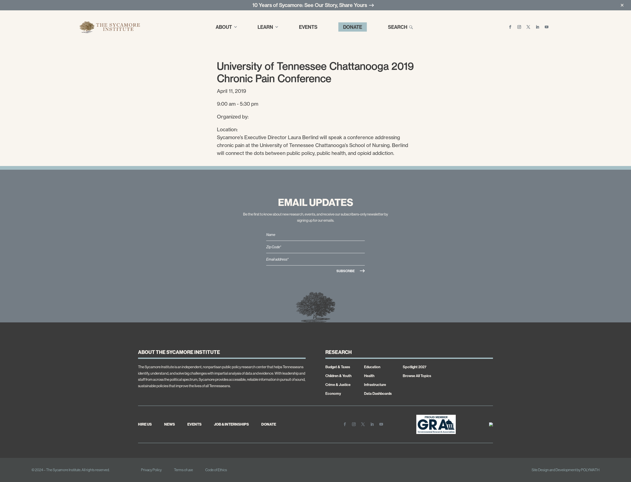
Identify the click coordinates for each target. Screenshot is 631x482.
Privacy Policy (151, 469)
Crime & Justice (338, 384)
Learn (265, 27)
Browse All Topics (417, 375)
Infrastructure (375, 384)
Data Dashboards (378, 393)
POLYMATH (590, 469)
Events (308, 27)
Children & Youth (338, 375)
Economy (333, 393)
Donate (352, 27)
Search (397, 27)
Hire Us (145, 424)
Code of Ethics (216, 469)
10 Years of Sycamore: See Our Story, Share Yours (309, 5)
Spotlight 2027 (414, 367)
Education (372, 367)
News (169, 424)
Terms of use (183, 469)
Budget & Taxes (337, 367)
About (224, 27)
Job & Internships (231, 424)
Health (369, 375)
